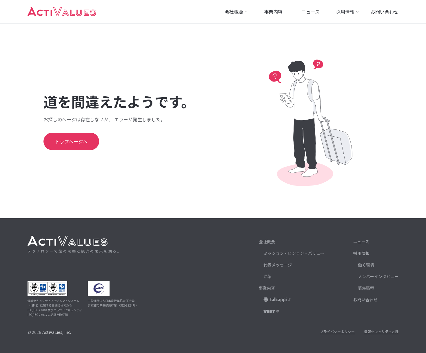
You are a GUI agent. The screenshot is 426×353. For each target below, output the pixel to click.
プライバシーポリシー (337, 331)
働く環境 (366, 265)
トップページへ (71, 141)
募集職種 (366, 288)
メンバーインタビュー (378, 276)
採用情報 (361, 253)
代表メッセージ (277, 265)
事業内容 (267, 288)
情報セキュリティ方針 (381, 331)
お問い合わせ (365, 299)
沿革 (267, 276)
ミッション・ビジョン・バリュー (293, 253)
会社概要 (267, 241)
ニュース (361, 241)
